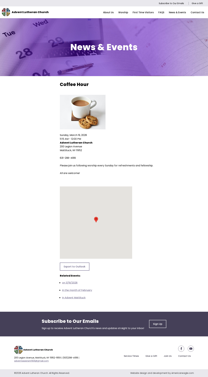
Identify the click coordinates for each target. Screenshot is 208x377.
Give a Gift (197, 3)
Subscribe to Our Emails (171, 3)
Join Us (168, 356)
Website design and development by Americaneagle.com (162, 373)
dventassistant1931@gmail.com (32, 360)
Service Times (131, 356)
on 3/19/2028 (70, 282)
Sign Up (157, 324)
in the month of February (77, 290)
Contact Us (184, 356)
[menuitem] (108, 12)
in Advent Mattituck (74, 297)
